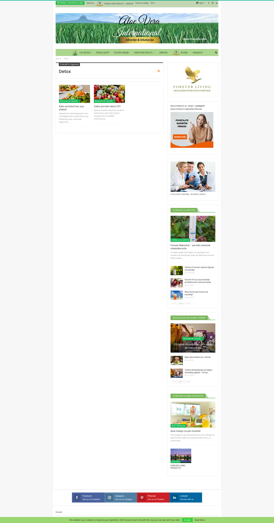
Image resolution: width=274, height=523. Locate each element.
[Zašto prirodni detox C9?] (109, 94)
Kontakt (59, 512)
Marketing (163, 52)
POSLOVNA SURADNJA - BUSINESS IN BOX (188, 194)
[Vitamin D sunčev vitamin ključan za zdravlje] (177, 270)
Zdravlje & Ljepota (102, 52)
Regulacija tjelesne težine (70, 101)
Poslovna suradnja (142, 2)
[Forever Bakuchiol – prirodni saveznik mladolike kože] (193, 229)
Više (152, 2)
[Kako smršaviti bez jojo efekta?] (74, 94)
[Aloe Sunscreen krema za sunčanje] (177, 295)
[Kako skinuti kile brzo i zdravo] (177, 360)
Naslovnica (90, 2)
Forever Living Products (143, 52)
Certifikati (176, 461)
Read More (200, 520)
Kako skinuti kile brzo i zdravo (198, 357)
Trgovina (184, 52)
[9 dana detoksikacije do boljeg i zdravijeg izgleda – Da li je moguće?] (177, 373)
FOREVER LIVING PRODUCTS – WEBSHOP (118, 3)
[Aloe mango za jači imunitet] (193, 415)
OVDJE (190, 106)
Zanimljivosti (198, 52)
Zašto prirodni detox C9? (107, 106)
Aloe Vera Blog (85, 52)
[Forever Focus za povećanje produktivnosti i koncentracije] (177, 282)
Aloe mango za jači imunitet (186, 431)
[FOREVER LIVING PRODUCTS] (181, 456)
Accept (187, 520)
